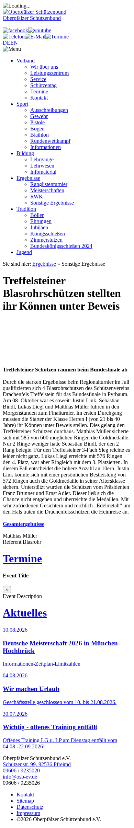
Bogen (37, 128)
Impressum (28, 813)
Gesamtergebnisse (23, 524)
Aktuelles (25, 613)
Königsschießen (47, 234)
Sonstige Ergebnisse (52, 203)
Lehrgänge (42, 159)
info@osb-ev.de (20, 777)
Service (38, 79)
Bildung (25, 153)
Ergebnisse (28, 178)
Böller (37, 215)
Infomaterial (43, 172)
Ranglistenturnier (48, 184)
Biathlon (39, 135)
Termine (39, 91)
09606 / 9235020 (21, 770)
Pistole (37, 122)
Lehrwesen (42, 166)
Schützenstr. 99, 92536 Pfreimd (37, 764)
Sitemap (25, 801)
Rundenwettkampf (50, 141)
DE (6, 43)
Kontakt (39, 98)
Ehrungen (41, 221)
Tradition (26, 209)
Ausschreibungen (49, 110)
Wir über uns (44, 67)
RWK (36, 196)
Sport (22, 104)
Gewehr (39, 116)
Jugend (24, 252)
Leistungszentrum (49, 73)
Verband (25, 61)
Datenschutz (29, 807)
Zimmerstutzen (46, 240)
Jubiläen (39, 227)
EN (14, 43)
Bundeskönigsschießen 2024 (61, 246)
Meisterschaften (47, 190)
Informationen (45, 147)
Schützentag (43, 85)
